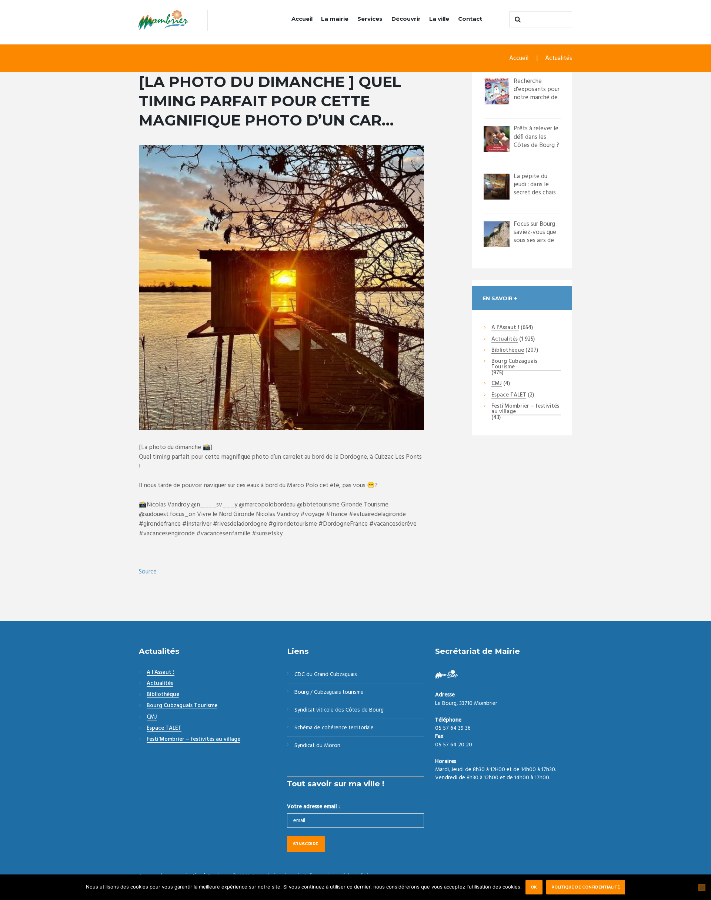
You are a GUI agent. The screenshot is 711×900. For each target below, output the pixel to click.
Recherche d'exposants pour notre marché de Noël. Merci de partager (537, 97)
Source (148, 572)
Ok (534, 887)
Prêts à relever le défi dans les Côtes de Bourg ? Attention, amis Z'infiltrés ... (536, 145)
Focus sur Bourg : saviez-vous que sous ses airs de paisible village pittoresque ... (536, 240)
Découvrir (406, 18)
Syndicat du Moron (317, 745)
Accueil (302, 18)
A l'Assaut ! (505, 328)
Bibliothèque (507, 351)
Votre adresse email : (313, 806)
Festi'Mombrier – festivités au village (525, 409)
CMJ (496, 384)
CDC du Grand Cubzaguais (325, 674)
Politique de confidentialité (585, 887)
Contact (470, 18)
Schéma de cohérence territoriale (334, 727)
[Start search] (516, 20)
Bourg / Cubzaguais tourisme (329, 692)
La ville (439, 18)
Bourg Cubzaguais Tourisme (514, 364)
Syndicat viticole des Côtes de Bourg (339, 710)
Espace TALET (508, 395)
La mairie (334, 18)
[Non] (701, 887)
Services (370, 18)
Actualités (558, 58)
